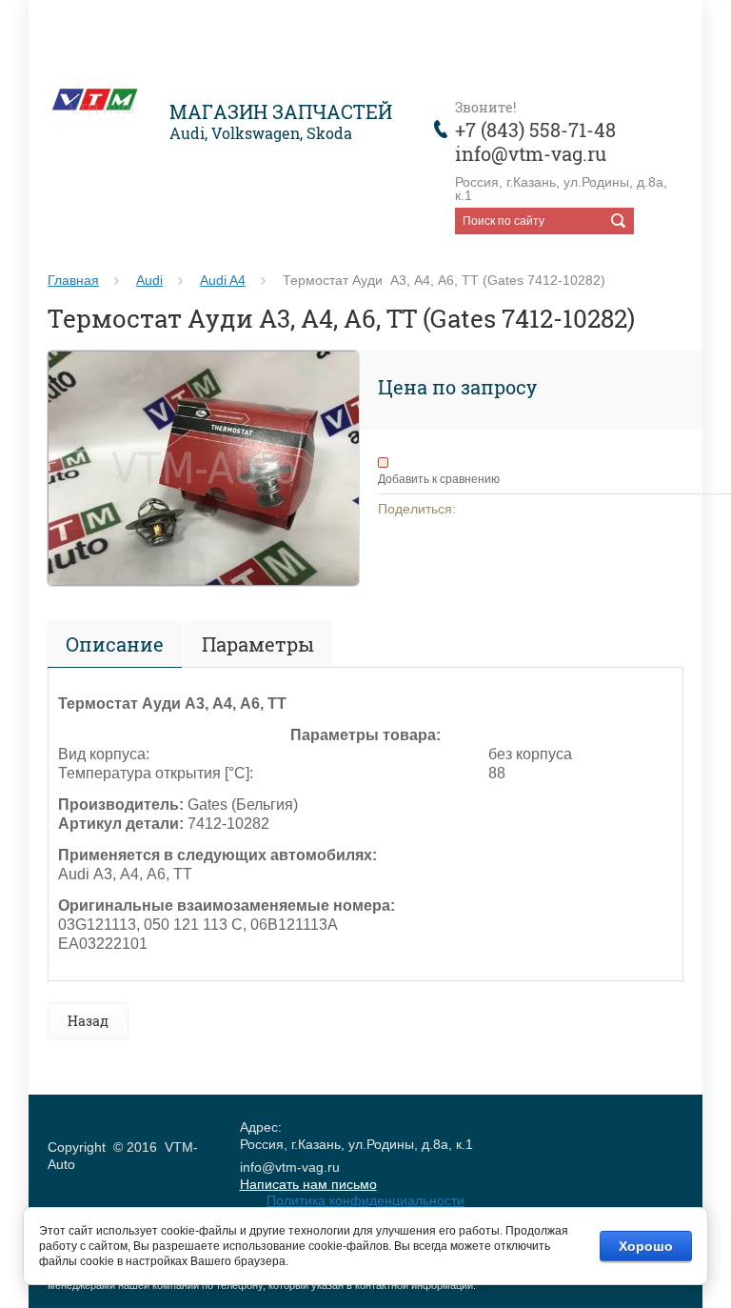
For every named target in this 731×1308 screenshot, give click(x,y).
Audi (149, 280)
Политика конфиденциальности (365, 1200)
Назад (88, 1021)
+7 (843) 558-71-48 (535, 129)
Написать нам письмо (308, 1184)
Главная (73, 280)
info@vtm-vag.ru (530, 153)
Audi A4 (223, 280)
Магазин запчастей (280, 111)
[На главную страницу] (101, 111)
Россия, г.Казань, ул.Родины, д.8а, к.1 (561, 188)
